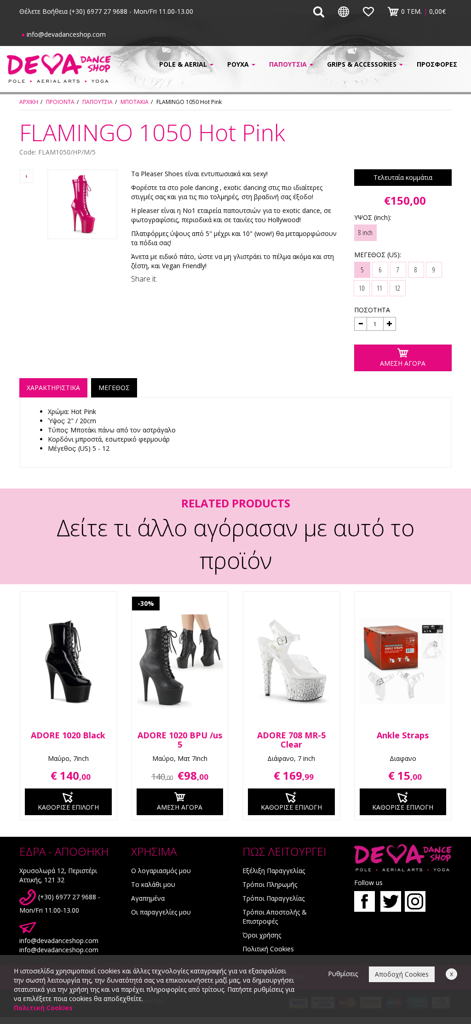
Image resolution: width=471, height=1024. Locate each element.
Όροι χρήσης (261, 935)
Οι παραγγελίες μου (161, 912)
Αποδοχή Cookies (402, 974)
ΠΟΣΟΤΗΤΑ (372, 309)
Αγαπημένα (148, 898)
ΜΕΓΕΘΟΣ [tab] (114, 387)
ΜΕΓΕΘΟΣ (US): (377, 254)
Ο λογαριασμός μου (161, 870)
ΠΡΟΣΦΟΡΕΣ (437, 64)
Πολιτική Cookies (268, 948)
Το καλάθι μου (153, 884)
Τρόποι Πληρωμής (269, 884)
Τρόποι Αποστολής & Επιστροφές (274, 917)
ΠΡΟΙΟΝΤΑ (60, 102)
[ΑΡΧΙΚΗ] (59, 68)
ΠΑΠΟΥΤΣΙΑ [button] (289, 64)
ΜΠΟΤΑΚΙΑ (135, 102)
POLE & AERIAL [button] (184, 64)
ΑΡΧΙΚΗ (28, 102)
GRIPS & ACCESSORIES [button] (362, 64)
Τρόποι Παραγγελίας (273, 898)
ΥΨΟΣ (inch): (372, 217)
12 (397, 288)
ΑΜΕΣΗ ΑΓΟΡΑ (402, 363)
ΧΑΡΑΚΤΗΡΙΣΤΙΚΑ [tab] (53, 387)
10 (361, 288)
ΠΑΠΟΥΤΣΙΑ (97, 102)
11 (379, 288)
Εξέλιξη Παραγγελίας (273, 870)
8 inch (365, 232)
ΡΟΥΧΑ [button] (239, 64)
